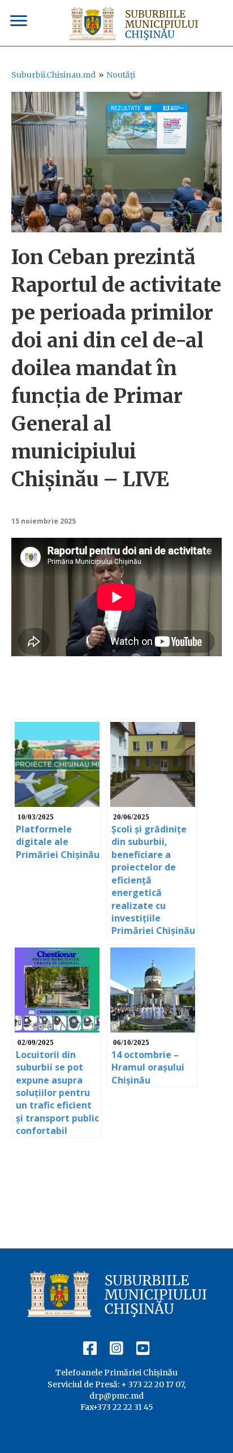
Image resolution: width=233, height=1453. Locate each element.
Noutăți (120, 75)
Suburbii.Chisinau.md (53, 75)
